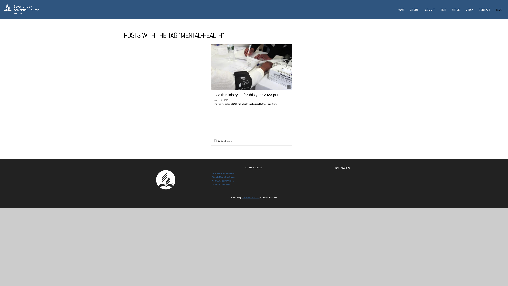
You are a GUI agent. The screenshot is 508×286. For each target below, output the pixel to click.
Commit (430, 10)
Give (443, 10)
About (414, 10)
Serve (456, 10)
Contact (484, 10)
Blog (499, 10)
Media (469, 10)
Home (401, 10)
